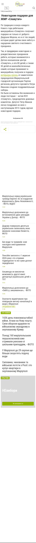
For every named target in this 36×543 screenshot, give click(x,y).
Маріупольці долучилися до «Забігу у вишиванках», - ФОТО (16, 289)
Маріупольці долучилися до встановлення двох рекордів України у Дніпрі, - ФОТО (15, 215)
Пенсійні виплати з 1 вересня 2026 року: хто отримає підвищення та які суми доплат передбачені (17, 259)
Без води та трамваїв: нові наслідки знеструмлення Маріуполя (14, 244)
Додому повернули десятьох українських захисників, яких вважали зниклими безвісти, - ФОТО (16, 230)
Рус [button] (6, 8)
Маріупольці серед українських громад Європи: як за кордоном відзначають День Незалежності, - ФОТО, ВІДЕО (17, 200)
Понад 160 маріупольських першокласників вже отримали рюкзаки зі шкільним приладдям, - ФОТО (18, 340)
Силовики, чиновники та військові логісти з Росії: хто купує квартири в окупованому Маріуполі (17, 367)
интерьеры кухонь (9, 75)
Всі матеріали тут (18, 403)
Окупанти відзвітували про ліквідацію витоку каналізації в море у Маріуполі (17, 301)
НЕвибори (9, 390)
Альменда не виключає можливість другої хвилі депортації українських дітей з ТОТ (16, 275)
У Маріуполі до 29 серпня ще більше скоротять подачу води (17, 353)
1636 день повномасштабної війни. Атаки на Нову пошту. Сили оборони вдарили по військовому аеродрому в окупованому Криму (17, 323)
